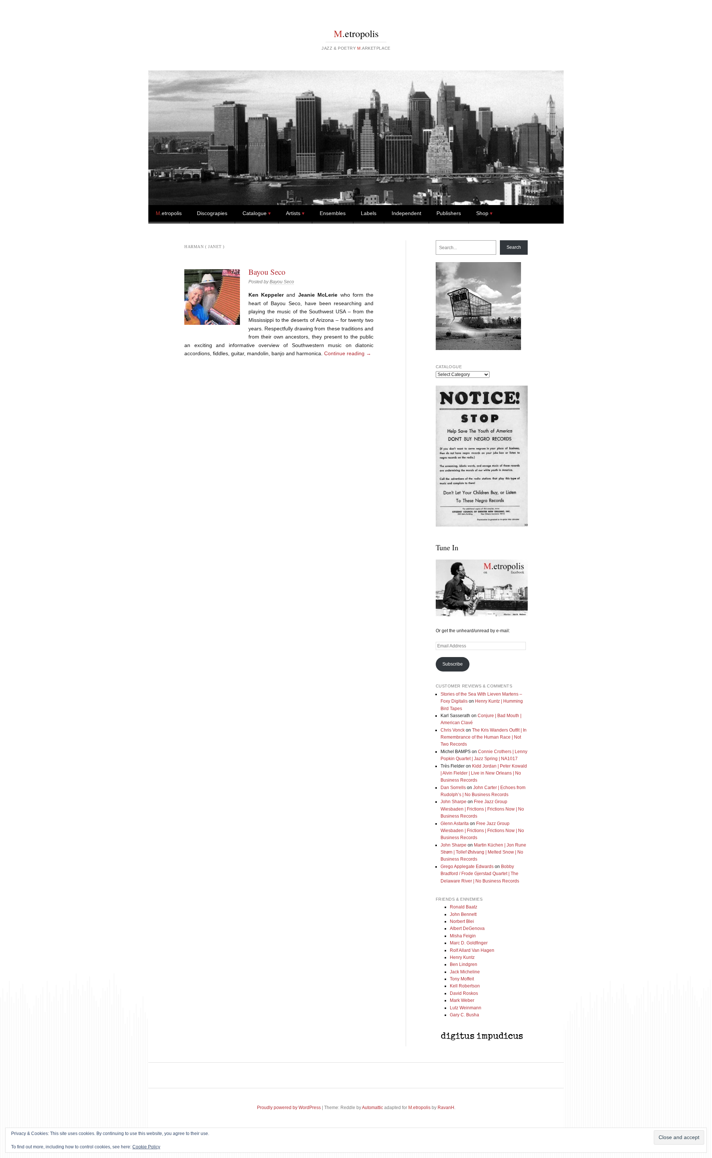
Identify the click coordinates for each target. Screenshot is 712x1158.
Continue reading (347, 353)
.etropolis (356, 33)
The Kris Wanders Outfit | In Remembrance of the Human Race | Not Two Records (484, 737)
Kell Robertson (465, 986)
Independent (406, 213)
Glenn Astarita (455, 823)
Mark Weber (462, 1000)
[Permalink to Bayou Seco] (212, 297)
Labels (368, 213)
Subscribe (452, 664)
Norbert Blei (462, 921)
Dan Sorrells (453, 787)
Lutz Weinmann (465, 1007)
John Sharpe (454, 801)
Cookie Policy (146, 1146)
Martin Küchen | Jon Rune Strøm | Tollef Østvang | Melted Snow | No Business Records (483, 852)
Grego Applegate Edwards (467, 866)
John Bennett (463, 914)
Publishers (448, 213)
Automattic (372, 1107)
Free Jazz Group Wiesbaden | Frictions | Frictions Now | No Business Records (482, 809)
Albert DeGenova (467, 928)
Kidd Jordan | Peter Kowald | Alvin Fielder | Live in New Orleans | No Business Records (484, 773)
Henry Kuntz (462, 957)
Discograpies (212, 213)
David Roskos (464, 993)
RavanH (446, 1107)
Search (514, 247)
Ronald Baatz (463, 907)
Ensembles (333, 213)
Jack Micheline (465, 971)
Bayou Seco (267, 272)
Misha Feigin (463, 935)
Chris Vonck (453, 730)
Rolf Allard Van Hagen (472, 950)
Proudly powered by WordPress (289, 1107)
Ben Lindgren (463, 964)
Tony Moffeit (462, 979)
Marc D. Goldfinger (469, 943)
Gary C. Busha (464, 1014)
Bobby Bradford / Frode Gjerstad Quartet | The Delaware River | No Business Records (480, 874)
